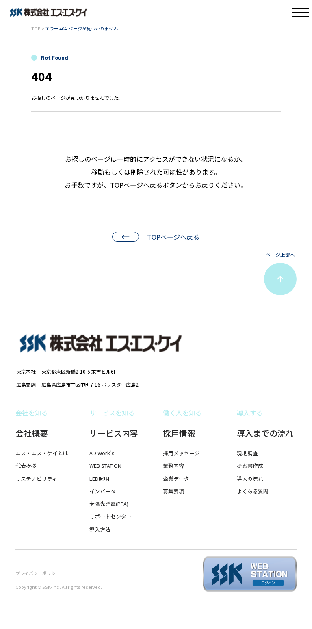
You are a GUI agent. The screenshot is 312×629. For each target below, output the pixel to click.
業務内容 (173, 465)
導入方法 (99, 529)
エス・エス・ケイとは (41, 453)
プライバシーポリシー (37, 573)
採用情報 (179, 433)
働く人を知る (182, 412)
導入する (250, 412)
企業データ (176, 478)
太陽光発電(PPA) (108, 504)
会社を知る (31, 412)
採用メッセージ (181, 453)
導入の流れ (250, 478)
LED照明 (99, 478)
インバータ (102, 491)
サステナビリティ (36, 478)
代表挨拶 (26, 465)
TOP (36, 28)
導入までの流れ (265, 433)
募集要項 (173, 491)
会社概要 (31, 433)
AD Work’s (102, 453)
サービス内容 (113, 433)
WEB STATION (105, 465)
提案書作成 (250, 465)
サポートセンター (110, 516)
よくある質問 (253, 491)
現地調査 (247, 453)
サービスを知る (112, 412)
